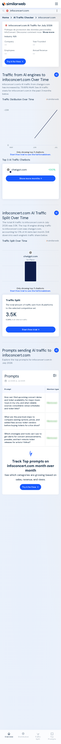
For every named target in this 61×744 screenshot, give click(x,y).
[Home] (14, 4)
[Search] (30, 11)
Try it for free (14, 61)
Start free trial (29, 329)
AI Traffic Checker (23, 17)
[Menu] (56, 4)
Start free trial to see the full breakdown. (30, 154)
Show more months (29, 178)
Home (5, 17)
